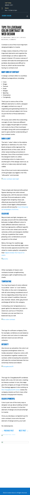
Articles (23, 37)
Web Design (5, 39)
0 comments (12, 39)
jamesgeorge (6, 37)
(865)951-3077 (9, 5)
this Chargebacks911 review (11, 390)
